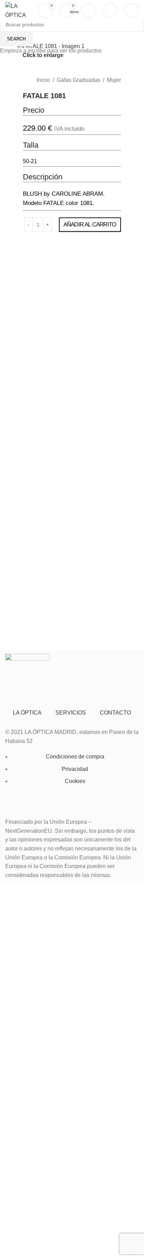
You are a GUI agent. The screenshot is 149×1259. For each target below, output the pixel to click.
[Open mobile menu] (131, 10)
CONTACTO (115, 713)
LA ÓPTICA (27, 713)
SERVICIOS (70, 713)
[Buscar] (110, 10)
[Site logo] (16, 10)
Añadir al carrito (89, 224)
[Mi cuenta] (88, 10)
